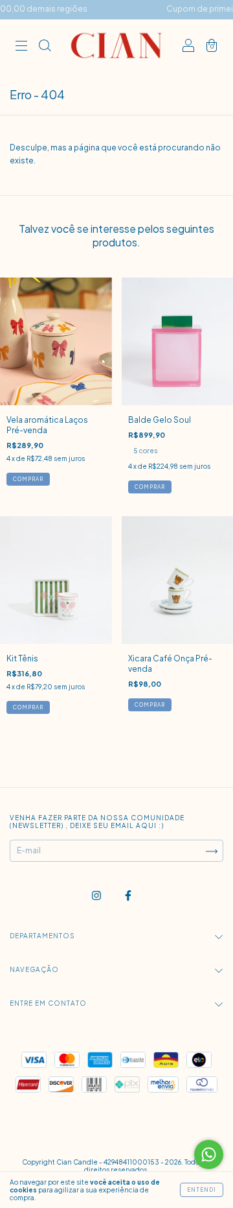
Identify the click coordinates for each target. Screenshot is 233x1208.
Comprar (150, 487)
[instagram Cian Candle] (97, 896)
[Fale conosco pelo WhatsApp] (208, 1154)
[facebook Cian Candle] (128, 896)
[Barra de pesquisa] (44, 47)
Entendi (201, 1190)
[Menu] (21, 47)
